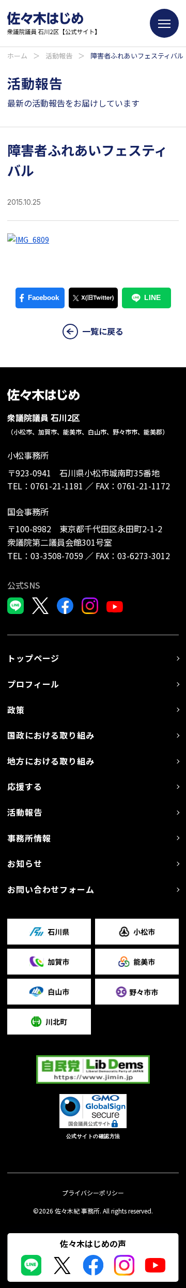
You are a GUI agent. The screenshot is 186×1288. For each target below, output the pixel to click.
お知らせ (24, 863)
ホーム (17, 56)
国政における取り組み (50, 735)
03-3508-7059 (56, 555)
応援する (24, 786)
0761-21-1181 (56, 486)
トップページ (33, 658)
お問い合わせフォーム (50, 889)
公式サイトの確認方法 (93, 1136)
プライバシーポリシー (93, 1192)
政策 (16, 709)
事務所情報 (29, 838)
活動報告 (58, 56)
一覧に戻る (102, 331)
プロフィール (33, 684)
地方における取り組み (50, 761)
